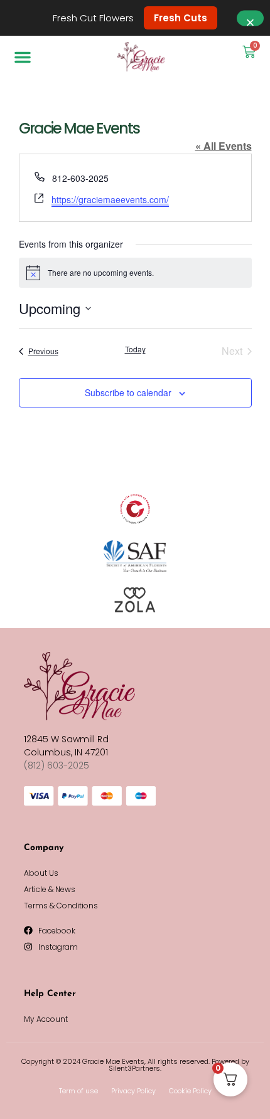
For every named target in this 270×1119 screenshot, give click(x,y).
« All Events (223, 146)
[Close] (250, 18)
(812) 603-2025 (56, 765)
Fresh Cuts (180, 17)
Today (135, 349)
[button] (22, 57)
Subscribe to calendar (128, 392)
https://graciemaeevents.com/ (110, 199)
